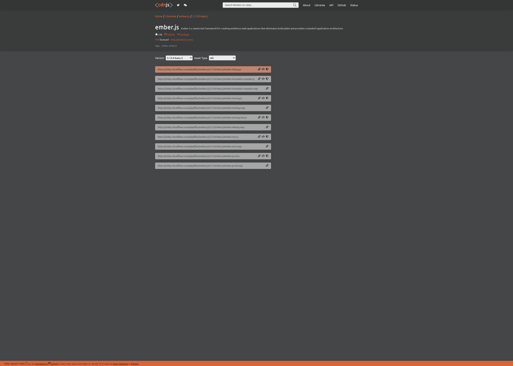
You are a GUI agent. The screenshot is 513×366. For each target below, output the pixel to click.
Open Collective (120, 363)
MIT (157, 39)
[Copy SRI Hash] (267, 69)
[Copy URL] (259, 69)
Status (354, 5)
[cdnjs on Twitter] (178, 5)
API (331, 5)
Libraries (320, 5)
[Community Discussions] (185, 5)
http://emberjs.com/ (182, 39)
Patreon (135, 363)
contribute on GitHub (46, 363)
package (184, 34)
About (306, 5)
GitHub (342, 5)
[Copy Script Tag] (263, 69)
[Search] (294, 5)
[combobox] (179, 58)
